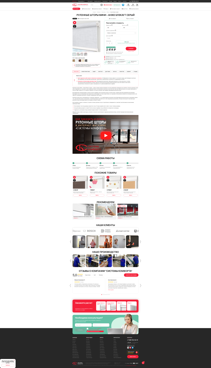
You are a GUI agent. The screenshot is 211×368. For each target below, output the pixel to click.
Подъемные (102, 351)
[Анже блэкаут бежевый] (74, 60)
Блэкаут (106, 8)
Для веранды (88, 354)
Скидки (114, 1)
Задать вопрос (133, 356)
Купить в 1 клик (131, 51)
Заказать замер (108, 4)
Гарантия (115, 350)
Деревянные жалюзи (97, 8)
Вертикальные (75, 352)
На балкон (88, 346)
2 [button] (102, 294)
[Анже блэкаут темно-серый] (86, 60)
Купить (80, 195)
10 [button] (109, 294)
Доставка (115, 349)
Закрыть (8, 365)
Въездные (102, 346)
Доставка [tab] (107, 71)
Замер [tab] (94, 71)
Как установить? (131, 18)
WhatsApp (101, 275)
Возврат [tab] (129, 71)
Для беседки (88, 352)
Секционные (102, 352)
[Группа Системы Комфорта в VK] (128, 348)
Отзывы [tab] (135, 71)
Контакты (124, 1)
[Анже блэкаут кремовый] (83, 60)
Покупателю (104, 1)
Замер (115, 341)
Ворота (101, 337)
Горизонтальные (76, 355)
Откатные (102, 342)
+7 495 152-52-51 (132, 340)
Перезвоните (117, 4)
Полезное (115, 352)
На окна (87, 339)
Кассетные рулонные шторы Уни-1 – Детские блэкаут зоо (113, 192)
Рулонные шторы (86, 8)
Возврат (115, 347)
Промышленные (103, 357)
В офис (74, 342)
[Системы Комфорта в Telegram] (133, 348)
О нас (115, 339)
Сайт (95, 275)
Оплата (115, 344)
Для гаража (88, 349)
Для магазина (88, 355)
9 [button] (108, 294)
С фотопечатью (89, 357)
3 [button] (103, 294)
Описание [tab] (76, 71)
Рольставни (89, 337)
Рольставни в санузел (115, 8)
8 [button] (107, 294)
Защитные (88, 347)
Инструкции (116, 355)
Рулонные (74, 346)
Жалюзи (75, 337)
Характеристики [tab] (85, 71)
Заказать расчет (97, 1)
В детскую (75, 347)
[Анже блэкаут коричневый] (80, 60)
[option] (86, 36)
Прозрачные (88, 351)
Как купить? (116, 354)
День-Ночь (125, 8)
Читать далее (111, 289)
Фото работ (90, 1)
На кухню (74, 344)
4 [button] (104, 294)
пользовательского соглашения (131, 365)
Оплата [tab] (115, 71)
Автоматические (76, 357)
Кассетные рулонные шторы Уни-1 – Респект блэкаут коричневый (79, 192)
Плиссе (74, 339)
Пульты (101, 339)
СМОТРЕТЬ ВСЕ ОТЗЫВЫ (131, 275)
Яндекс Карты (87, 275)
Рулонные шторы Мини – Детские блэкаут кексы (96, 192)
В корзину (131, 48)
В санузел (88, 344)
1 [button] (101, 294)
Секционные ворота (134, 8)
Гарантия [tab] (121, 71)
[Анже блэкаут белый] (77, 60)
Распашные (102, 349)
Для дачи (88, 341)
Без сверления (75, 354)
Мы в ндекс (79, 275)
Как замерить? (113, 18)
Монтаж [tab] (100, 71)
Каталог (76, 8)
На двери (88, 342)
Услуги (119, 1)
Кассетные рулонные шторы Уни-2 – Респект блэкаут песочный (130, 192)
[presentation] (113, 27)
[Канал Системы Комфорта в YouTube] (130, 348)
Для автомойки (103, 355)
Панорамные (102, 354)
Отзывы (110, 1)
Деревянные (75, 351)
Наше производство (117, 357)
